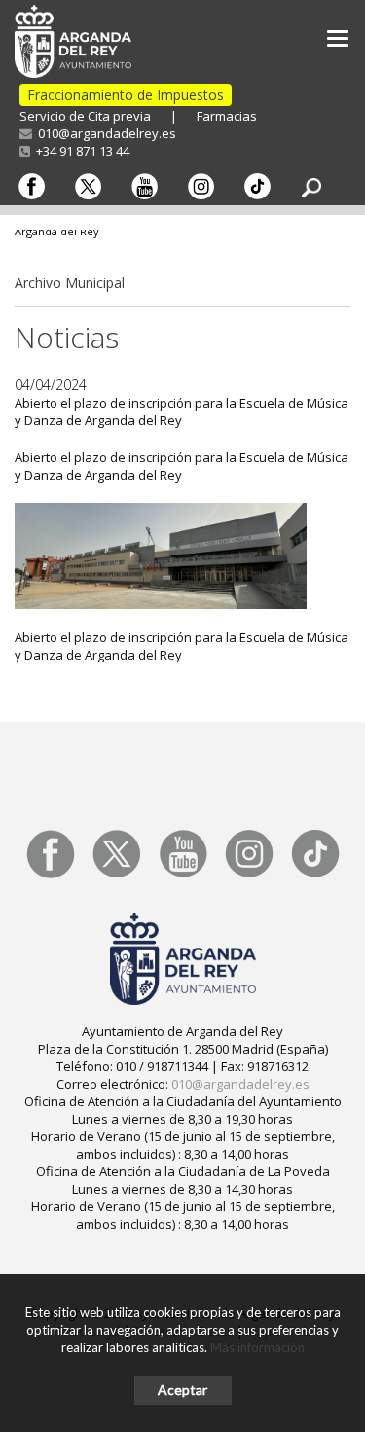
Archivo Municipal (70, 282)
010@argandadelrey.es (104, 133)
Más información (257, 1347)
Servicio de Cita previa (85, 116)
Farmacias (227, 116)
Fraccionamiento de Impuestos (125, 95)
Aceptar (182, 1389)
